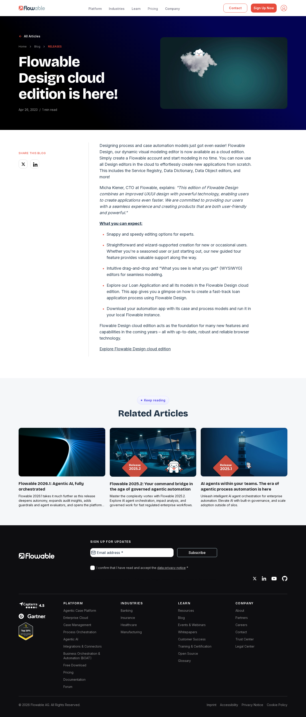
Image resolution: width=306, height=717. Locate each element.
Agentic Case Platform (79, 610)
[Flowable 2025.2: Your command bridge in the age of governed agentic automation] (153, 452)
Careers (241, 625)
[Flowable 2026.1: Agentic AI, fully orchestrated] (62, 452)
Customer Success (192, 639)
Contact (235, 8)
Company (172, 9)
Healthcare (129, 625)
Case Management (77, 625)
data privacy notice (171, 568)
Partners (241, 618)
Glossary (184, 661)
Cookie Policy (277, 705)
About (239, 610)
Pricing (153, 9)
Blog (37, 46)
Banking (127, 610)
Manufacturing (131, 632)
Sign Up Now (264, 8)
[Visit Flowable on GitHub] (284, 578)
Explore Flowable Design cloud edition (135, 349)
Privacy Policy (170, 579)
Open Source (188, 653)
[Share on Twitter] (23, 163)
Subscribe (197, 552)
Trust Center (244, 639)
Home (23, 46)
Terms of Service (197, 579)
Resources (186, 610)
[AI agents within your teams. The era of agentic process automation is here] (244, 452)
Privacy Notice (252, 705)
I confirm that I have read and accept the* (142, 568)
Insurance (128, 618)
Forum (67, 687)
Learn (136, 9)
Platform (95, 9)
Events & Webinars (192, 625)
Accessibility (229, 705)
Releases (55, 46)
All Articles (32, 36)
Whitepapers (187, 632)
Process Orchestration (79, 632)
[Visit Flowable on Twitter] (254, 578)
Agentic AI (70, 639)
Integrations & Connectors (82, 646)
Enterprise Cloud (75, 618)
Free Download (74, 665)
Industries (117, 9)
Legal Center (244, 646)
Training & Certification (194, 646)
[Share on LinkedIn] (34, 163)
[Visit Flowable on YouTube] (274, 578)
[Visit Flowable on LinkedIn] (264, 578)
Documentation (74, 679)
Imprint (211, 705)
